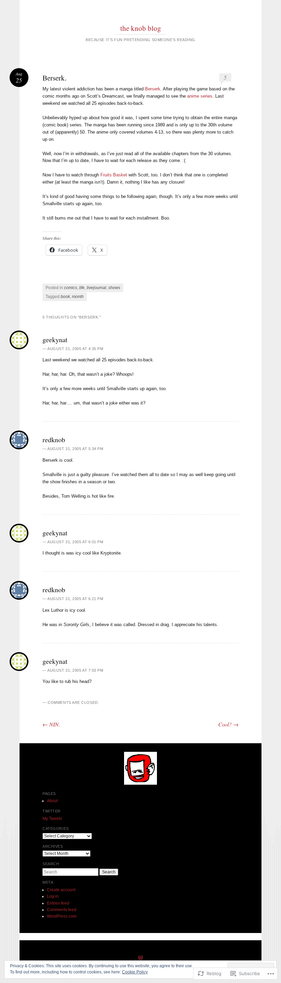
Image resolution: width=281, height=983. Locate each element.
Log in (53, 896)
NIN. (51, 724)
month (78, 296)
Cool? (228, 724)
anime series (199, 96)
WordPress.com (61, 916)
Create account (61, 889)
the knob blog (140, 28)
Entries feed (58, 903)
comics (70, 287)
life (82, 287)
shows (114, 287)
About (52, 800)
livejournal (96, 287)
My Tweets (52, 818)
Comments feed (61, 909)
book (65, 296)
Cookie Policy (135, 972)
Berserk (152, 88)
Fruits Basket (113, 174)
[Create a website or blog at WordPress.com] (140, 958)
